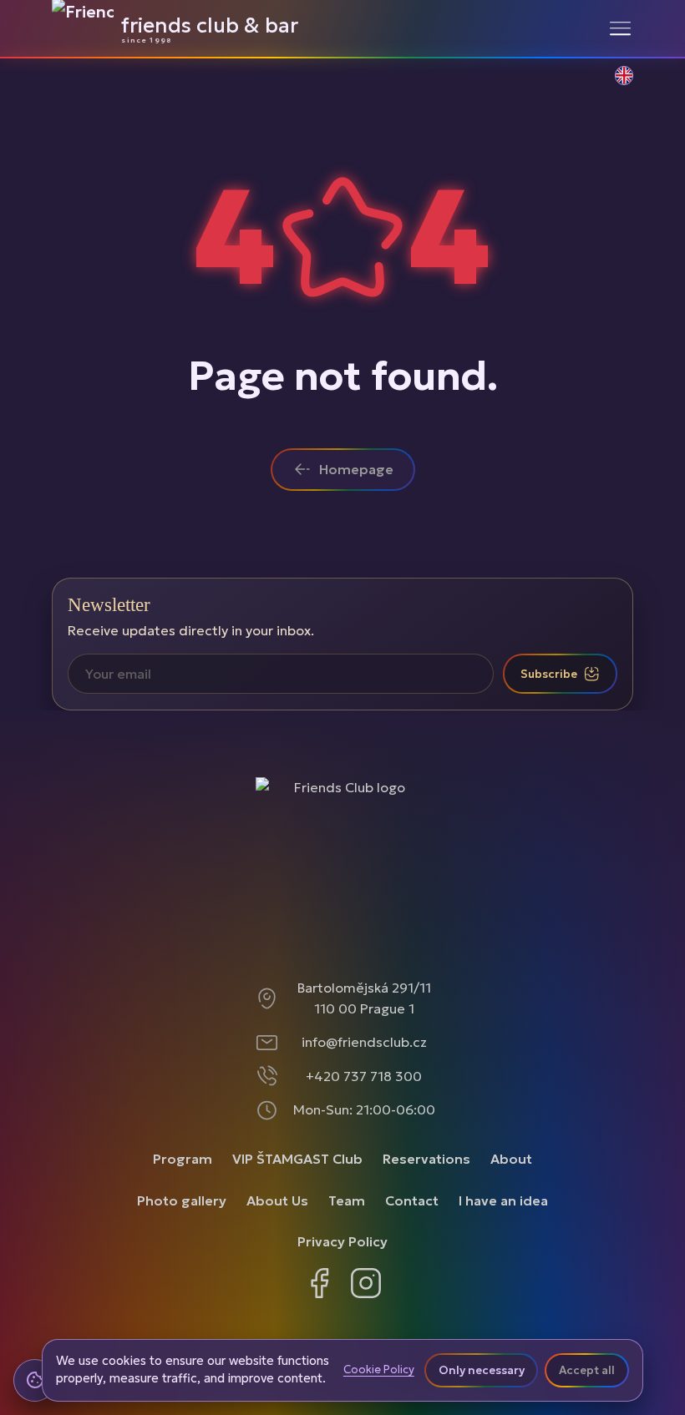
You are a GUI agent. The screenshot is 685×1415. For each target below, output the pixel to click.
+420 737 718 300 (364, 1076)
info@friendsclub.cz (364, 1041)
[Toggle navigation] (620, 28)
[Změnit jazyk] (614, 84)
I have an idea (503, 1200)
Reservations (426, 1158)
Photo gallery (181, 1200)
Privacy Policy (342, 1241)
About (511, 1158)
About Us (277, 1200)
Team (346, 1200)
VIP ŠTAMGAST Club (297, 1158)
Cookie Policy (378, 1370)
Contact (412, 1200)
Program (182, 1158)
